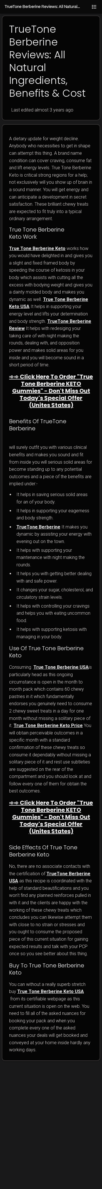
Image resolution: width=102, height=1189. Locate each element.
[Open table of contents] (94, 7)
